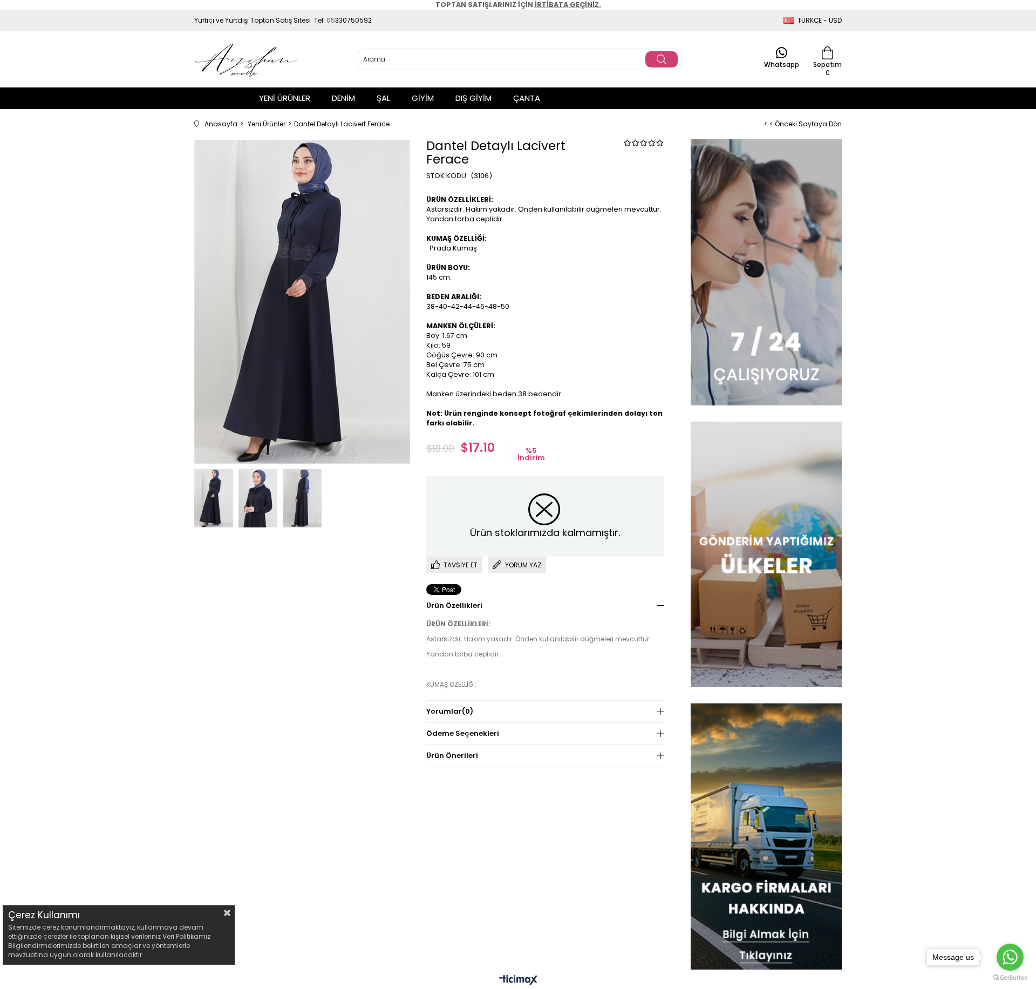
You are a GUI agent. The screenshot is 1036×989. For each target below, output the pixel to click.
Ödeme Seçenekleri (462, 733)
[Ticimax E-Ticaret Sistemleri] (518, 980)
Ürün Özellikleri (454, 605)
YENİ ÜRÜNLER (284, 98)
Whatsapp (781, 64)
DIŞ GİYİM (473, 98)
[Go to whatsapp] (1010, 957)
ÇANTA (526, 98)
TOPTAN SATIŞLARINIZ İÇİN (518, 4)
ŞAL (383, 98)
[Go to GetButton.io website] (1010, 977)
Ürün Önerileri (452, 755)
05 (330, 20)
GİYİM (423, 98)
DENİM (343, 98)
